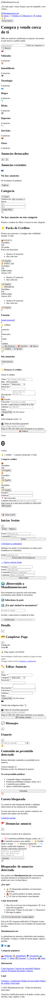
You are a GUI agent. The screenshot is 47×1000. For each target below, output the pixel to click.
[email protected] (8, 320)
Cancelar (5, 858)
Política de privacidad (30, 981)
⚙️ (18, 349)
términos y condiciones (28, 661)
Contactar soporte (8, 818)
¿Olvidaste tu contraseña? (11, 544)
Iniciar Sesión (7, 21)
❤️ (22, 346)
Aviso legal (14, 983)
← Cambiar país (8, 620)
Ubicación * (6, 402)
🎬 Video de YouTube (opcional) (14, 423)
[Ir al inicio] (10, 13)
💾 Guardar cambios (23, 717)
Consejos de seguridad (23, 968)
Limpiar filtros (7, 210)
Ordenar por (6, 199)
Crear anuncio (7, 362)
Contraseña (5, 536)
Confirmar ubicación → (25, 620)
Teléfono (4, 407)
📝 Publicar (14, 16)
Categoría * (6, 384)
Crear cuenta (23, 578)
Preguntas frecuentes (16, 971)
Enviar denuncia (17, 858)
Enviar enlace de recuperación (23, 558)
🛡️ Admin (37, 16)
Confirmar (5, 575)
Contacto (29, 971)
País (2, 397)
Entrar (4, 529)
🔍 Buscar (6, 48)
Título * (4, 379)
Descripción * (7, 394)
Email (3, 533)
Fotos (3, 409)
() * (6, 387)
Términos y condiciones (11, 981)
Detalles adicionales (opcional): (14, 849)
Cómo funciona (7, 968)
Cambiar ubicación (9, 501)
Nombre (4, 493)
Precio (3, 201)
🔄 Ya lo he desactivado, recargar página (17, 917)
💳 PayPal (6, 261)
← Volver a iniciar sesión (11, 562)
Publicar (5, 185)
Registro (12, 529)
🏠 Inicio (5, 16)
